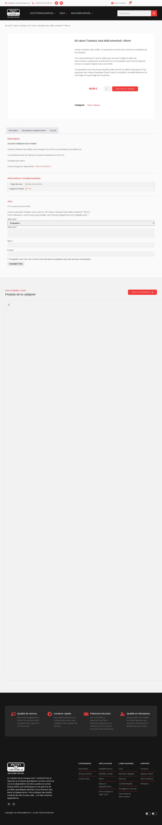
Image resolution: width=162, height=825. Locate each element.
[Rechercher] (154, 13)
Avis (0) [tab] (53, 130)
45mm (38, 166)
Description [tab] (13, 130)
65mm (48, 166)
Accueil (8, 25)
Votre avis (12, 227)
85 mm (28, 189)
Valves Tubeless (20, 25)
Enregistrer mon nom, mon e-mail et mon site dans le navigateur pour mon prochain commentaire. (50, 259)
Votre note (12, 219)
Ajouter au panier (125, 89)
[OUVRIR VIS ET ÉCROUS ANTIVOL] (55, 13)
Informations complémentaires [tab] (34, 130)
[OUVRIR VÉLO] (66, 13)
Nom (10, 241)
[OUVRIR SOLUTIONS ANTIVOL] (92, 13)
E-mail (10, 250)
